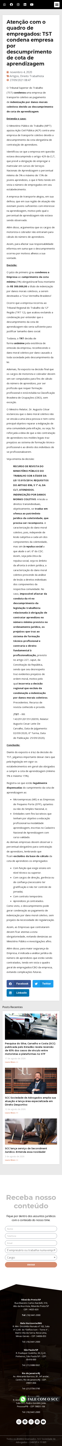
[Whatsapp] (5, 4)
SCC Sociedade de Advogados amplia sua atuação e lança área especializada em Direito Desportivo (30, 1101)
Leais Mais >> (11, 1062)
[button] (57, 4)
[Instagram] (18, 4)
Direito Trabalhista (32, 76)
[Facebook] (11, 4)
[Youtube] (32, 4)
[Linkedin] (25, 4)
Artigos (14, 76)
